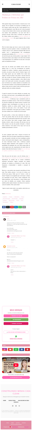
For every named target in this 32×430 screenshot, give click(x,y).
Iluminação (21, 198)
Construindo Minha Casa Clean (18, 235)
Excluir (13, 233)
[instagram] (4, 349)
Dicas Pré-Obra (14, 198)
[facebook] (21, 349)
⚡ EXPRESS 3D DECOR (16, 323)
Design (22, 196)
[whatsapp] (16, 349)
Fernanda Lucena (11, 246)
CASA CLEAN (16, 4)
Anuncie (18, 422)
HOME (4, 400)
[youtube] (10, 349)
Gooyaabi (26, 426)
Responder (8, 233)
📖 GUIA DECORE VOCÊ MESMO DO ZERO (16, 332)
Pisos (22, 200)
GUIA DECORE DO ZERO (23, 400)
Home (7, 422)
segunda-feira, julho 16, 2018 (16, 237)
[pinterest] (27, 349)
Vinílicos (11, 202)
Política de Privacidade (16, 424)
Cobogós (10, 196)
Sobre (12, 422)
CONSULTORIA (11, 400)
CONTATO (16, 402)
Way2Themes (15, 426)
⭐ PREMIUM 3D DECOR (16, 316)
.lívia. (8, 218)
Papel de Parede (11, 200)
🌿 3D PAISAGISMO (16, 319)
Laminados (5, 200)
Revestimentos (5, 202)
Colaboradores (16, 196)
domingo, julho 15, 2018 (11, 220)
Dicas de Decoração (6, 198)
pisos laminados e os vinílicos (23, 54)
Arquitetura (11, 9)
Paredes (17, 200)
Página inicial (5, 9)
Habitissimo (8, 193)
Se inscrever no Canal (16, 377)
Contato (24, 422)
